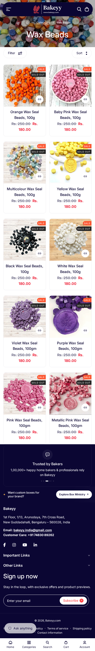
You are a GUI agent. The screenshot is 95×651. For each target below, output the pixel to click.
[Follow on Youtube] (25, 545)
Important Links (16, 555)
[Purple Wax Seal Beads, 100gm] (70, 317)
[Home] (27, 22)
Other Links (13, 565)
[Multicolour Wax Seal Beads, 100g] (25, 163)
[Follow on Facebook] (4, 545)
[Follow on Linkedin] (35, 545)
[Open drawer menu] (8, 9)
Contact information (49, 632)
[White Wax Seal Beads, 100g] (70, 240)
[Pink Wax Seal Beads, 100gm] (25, 394)
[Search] (79, 9)
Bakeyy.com (53, 620)
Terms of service (57, 628)
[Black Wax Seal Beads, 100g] (25, 240)
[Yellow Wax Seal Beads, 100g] (70, 163)
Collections (43, 22)
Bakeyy (9, 508)
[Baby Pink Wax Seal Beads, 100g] (70, 86)
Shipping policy (82, 628)
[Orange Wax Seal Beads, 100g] (25, 86)
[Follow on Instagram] (14, 545)
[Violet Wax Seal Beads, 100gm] (25, 317)
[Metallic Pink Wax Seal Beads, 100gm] (70, 394)
